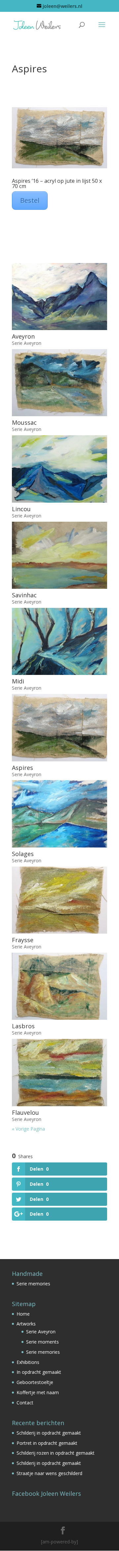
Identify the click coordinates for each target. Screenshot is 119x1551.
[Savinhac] (59, 555)
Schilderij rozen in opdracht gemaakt (56, 1453)
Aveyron (23, 336)
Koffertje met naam (38, 1392)
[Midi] (59, 641)
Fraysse (22, 940)
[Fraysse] (59, 900)
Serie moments (42, 1342)
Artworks (26, 1324)
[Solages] (59, 813)
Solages (23, 854)
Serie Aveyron (26, 343)
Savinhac (24, 595)
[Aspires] (59, 727)
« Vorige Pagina (28, 1129)
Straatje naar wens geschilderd (49, 1473)
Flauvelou (25, 1112)
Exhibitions (28, 1362)
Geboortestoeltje (35, 1382)
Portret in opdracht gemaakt (47, 1443)
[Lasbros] (59, 986)
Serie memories (33, 1283)
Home (23, 1314)
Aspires (22, 768)
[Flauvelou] (59, 1072)
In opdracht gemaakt (39, 1372)
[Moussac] (59, 382)
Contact (25, 1402)
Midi (18, 681)
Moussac (24, 422)
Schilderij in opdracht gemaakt (49, 1433)
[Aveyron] (59, 296)
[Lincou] (59, 468)
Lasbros (23, 1026)
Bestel (29, 200)
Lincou (21, 509)
